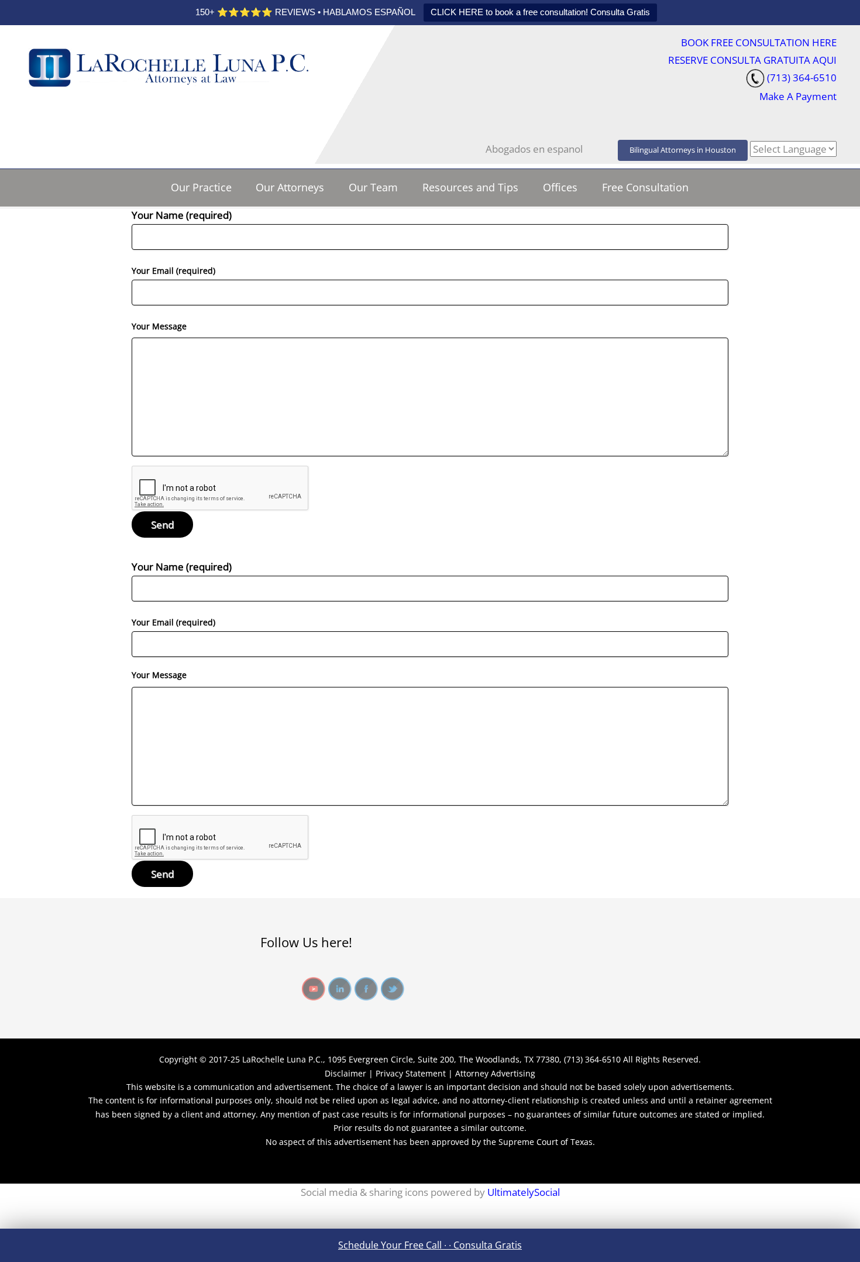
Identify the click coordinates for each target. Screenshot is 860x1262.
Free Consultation (645, 187)
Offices (560, 187)
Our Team (373, 187)
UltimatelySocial (523, 1192)
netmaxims (113, 1166)
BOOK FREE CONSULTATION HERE (759, 42)
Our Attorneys (290, 187)
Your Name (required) (182, 215)
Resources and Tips (470, 187)
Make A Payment (798, 96)
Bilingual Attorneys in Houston (682, 150)
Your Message (159, 326)
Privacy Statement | (414, 1073)
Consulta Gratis (487, 1245)
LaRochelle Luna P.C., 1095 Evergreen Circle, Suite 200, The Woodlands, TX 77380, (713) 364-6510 (431, 1059)
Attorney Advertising (495, 1073)
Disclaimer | (350, 1073)
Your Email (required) (173, 270)
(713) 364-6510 (802, 77)
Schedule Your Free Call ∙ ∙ (395, 1245)
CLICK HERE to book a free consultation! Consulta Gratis (540, 12)
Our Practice (201, 187)
